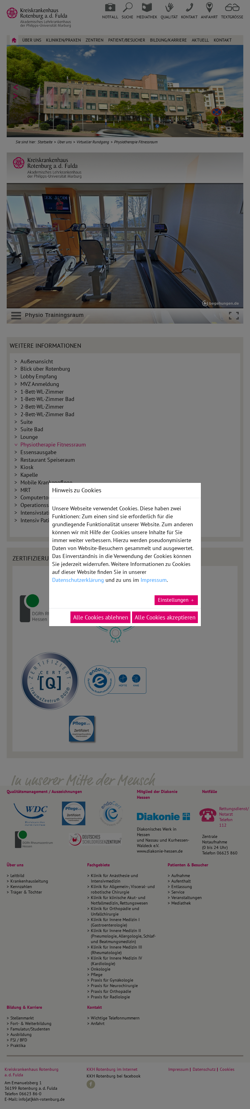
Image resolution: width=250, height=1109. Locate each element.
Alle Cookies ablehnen (100, 617)
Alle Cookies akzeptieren (165, 617)
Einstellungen (173, 600)
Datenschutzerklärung (78, 579)
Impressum (154, 579)
